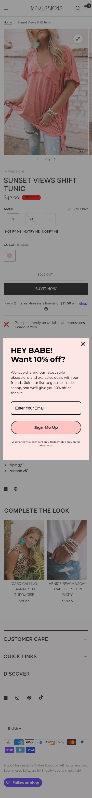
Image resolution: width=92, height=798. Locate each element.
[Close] (83, 344)
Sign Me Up (46, 427)
